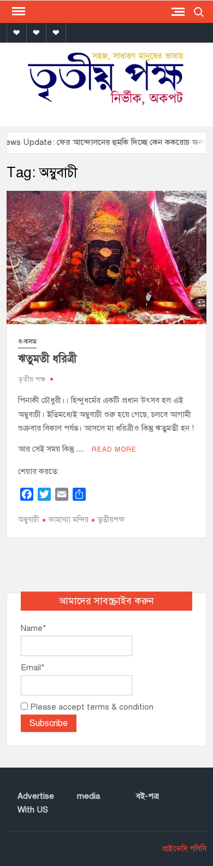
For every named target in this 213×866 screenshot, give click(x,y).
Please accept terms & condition (90, 707)
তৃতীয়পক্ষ (111, 519)
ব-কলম (27, 342)
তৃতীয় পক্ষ (31, 379)
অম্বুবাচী (28, 519)
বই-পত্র (147, 796)
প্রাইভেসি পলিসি (184, 848)
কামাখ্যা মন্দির (68, 519)
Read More (114, 449)
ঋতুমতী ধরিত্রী (47, 359)
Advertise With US (35, 803)
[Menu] (17, 11)
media (88, 796)
